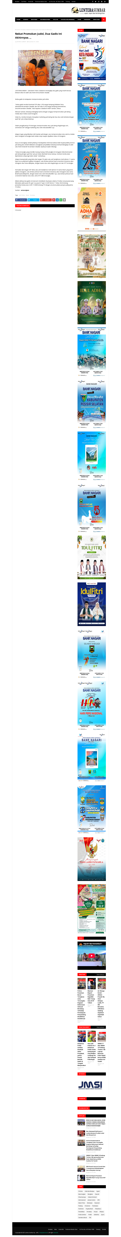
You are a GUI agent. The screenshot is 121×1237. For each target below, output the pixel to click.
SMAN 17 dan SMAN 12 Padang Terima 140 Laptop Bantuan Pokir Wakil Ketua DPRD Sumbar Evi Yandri (102, 1052)
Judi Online (22, 195)
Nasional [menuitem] (34, 19)
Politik (90, 1214)
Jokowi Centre (91, 1200)
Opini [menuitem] (79, 19)
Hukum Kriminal (92, 1197)
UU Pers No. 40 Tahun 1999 (56, 1)
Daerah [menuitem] (25, 19)
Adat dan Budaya (89, 1191)
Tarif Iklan (23, 1)
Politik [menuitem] (55, 19)
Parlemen (81, 1209)
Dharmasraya (82, 1197)
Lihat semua (100, 974)
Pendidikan (81, 1211)
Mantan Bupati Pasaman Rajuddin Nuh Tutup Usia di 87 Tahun (91, 997)
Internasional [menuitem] (45, 19)
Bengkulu (90, 1194)
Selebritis (96, 1214)
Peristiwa (23, 29)
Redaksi (17, 1)
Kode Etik (30, 1)
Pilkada (102, 1211)
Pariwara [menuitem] (87, 19)
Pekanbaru (98, 1209)
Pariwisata (95, 1206)
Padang (80, 1206)
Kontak (73, 1)
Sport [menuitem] (19, 24)
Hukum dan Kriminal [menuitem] (68, 19)
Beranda (17, 29)
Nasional (97, 1203)
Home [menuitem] (18, 19)
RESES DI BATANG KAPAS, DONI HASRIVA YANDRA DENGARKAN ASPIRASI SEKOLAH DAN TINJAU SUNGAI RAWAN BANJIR (95, 1123)
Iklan (55, 1229)
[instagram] (99, 1)
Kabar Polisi (81, 1203)
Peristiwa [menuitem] (96, 19)
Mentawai (89, 1203)
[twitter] (96, 1)
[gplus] (105, 1)
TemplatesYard (43, 1232)
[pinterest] (102, 1)
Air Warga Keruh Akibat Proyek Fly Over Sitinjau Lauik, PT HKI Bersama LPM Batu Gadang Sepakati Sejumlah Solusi (101, 1004)
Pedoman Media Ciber (41, 1)
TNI (90, 1217)
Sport (102, 1214)
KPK (99, 1200)
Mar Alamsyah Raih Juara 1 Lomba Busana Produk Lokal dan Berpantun (95, 1133)
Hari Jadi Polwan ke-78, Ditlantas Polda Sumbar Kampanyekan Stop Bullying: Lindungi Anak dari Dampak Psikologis (92, 1051)
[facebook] (93, 1)
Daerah (97, 1194)
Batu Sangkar (81, 1194)
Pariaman (87, 1206)
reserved (55, 1232)
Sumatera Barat (82, 1217)
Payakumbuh (89, 1209)
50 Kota (80, 1191)
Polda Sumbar (82, 1214)
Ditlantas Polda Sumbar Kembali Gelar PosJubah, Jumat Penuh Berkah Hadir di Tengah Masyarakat (82, 1054)
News (27, 195)
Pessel (95, 1211)
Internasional (81, 1200)
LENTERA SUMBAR (21, 42)
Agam (98, 1191)
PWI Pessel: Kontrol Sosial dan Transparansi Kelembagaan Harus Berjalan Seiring (95, 1168)
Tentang (68, 1)
